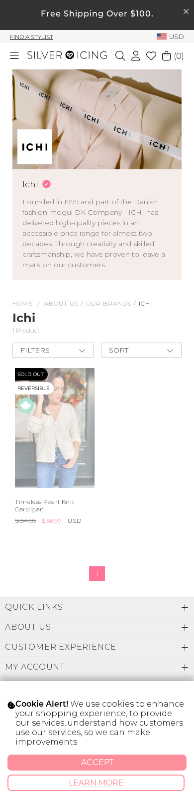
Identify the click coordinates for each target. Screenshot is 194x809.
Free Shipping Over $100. (97, 14)
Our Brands (108, 303)
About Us (61, 303)
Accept (97, 762)
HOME (22, 303)
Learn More (96, 783)
